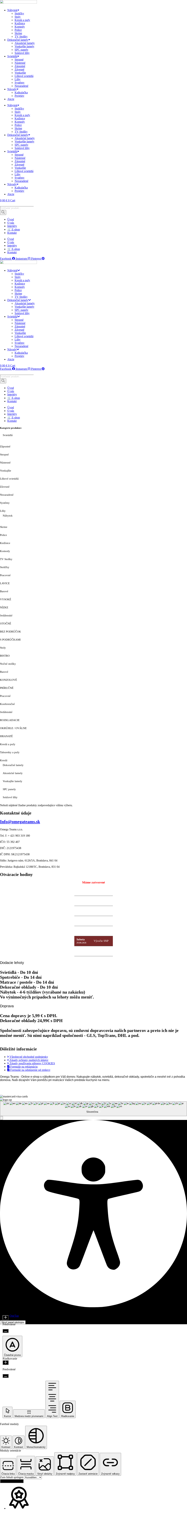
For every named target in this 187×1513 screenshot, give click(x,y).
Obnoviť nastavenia (11, 1481)
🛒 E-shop (13, 229)
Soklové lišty (22, 53)
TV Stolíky (21, 36)
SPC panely (21, 49)
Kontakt (12, 232)
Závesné (19, 69)
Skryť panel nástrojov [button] (12, 1322)
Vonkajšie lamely (24, 46)
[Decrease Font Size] (6, 1331)
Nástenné (20, 62)
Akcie (10, 99)
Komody (20, 26)
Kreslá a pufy (22, 20)
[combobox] (93, 1108)
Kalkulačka (21, 92)
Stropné (19, 59)
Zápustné (20, 66)
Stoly (18, 16)
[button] (1, 1118)
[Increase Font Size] (6, 1317)
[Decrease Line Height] (6, 1376)
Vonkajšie (20, 72)
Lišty (17, 79)
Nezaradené (21, 85)
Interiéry (12, 226)
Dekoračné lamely (17, 39)
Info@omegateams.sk (20, 821)
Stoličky (19, 13)
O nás (10, 222)
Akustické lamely (25, 43)
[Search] (3, 212)
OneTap (14, 1315)
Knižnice (20, 23)
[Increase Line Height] (6, 1362)
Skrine (18, 33)
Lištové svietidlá (24, 76)
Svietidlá (12, 56)
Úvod (10, 219)
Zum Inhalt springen (12, 1477)
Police (18, 29)
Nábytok (12, 10)
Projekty (19, 95)
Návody (12, 89)
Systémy (19, 82)
